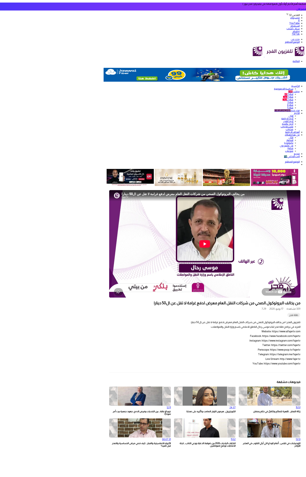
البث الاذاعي (292, 156)
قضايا (290, 148)
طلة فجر (293, 315)
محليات (289, 129)
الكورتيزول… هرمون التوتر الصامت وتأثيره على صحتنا (211, 411)
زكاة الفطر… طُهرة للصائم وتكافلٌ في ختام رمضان (276, 411)
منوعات (289, 151)
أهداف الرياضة (292, 132)
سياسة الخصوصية (283, 88)
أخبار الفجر (288, 121)
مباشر (294, 91)
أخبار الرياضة (287, 118)
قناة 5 (290, 107)
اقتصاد (289, 140)
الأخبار (297, 113)
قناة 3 (290, 102)
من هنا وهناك (292, 134)
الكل (291, 115)
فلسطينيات (287, 126)
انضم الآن (301, 9)
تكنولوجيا (288, 143)
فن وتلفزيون (286, 145)
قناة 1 (288, 94)
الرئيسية (295, 86)
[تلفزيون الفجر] (264, 56)
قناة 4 (290, 105)
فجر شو (287, 110)
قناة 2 (288, 99)
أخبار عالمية (287, 124)
